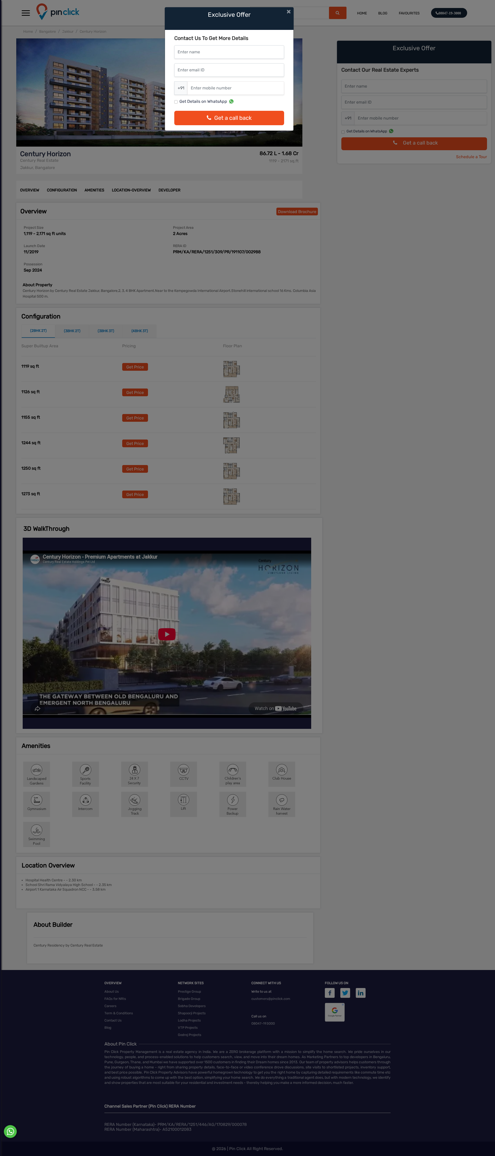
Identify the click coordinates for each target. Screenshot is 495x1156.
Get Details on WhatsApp (203, 101)
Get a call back (233, 117)
